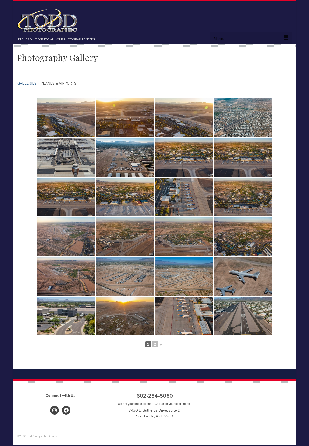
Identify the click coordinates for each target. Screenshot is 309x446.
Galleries (26, 83)
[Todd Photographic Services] (60, 20)
